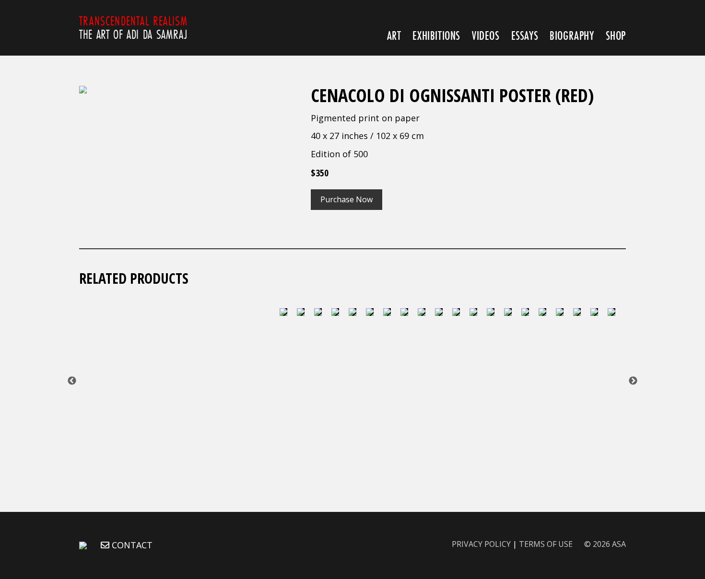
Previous (72, 381)
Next (633, 381)
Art (394, 35)
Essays (525, 35)
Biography (572, 35)
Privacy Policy (481, 544)
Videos (486, 35)
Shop (616, 35)
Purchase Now (346, 199)
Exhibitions (436, 35)
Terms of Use (546, 544)
